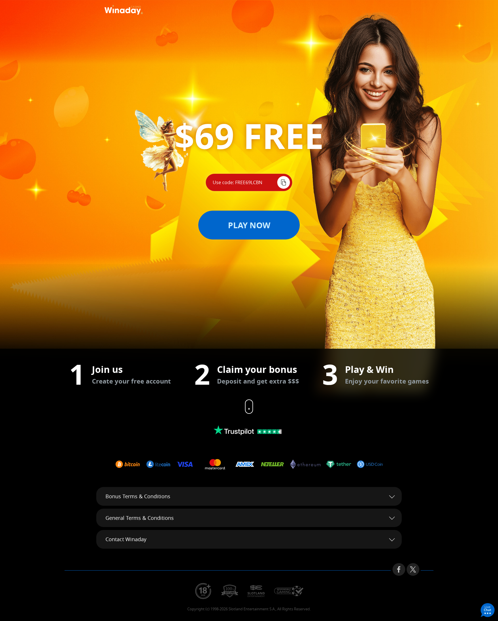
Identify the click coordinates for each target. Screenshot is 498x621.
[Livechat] (488, 611)
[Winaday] (136, 10)
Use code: (223, 182)
